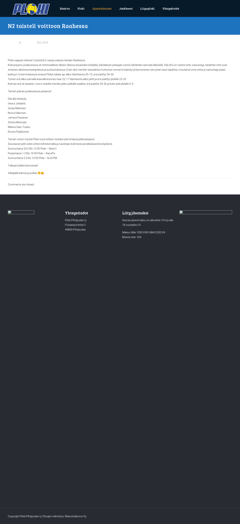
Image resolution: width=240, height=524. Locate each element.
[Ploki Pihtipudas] (31, 9)
